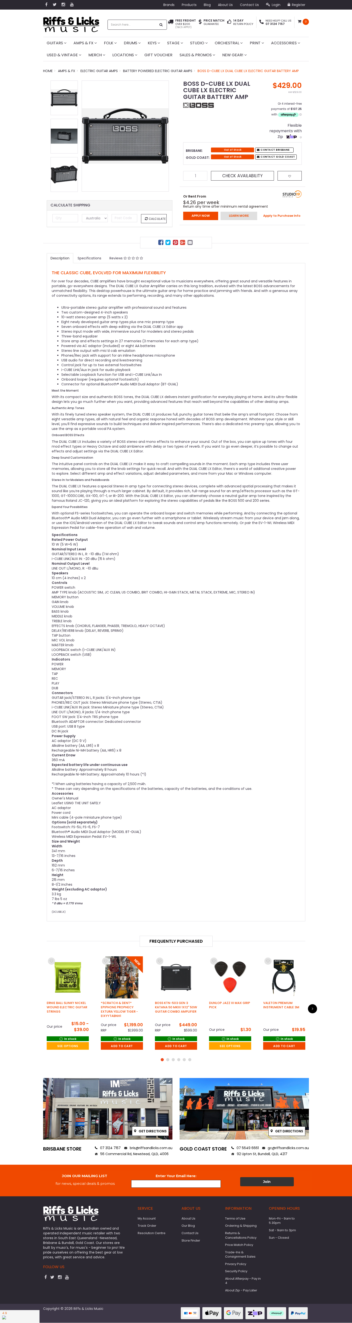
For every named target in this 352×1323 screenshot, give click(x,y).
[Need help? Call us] (261, 22)
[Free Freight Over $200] (170, 24)
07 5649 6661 (247, 1148)
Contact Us (249, 4)
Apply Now (201, 215)
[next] (312, 1008)
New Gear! (233, 55)
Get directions (152, 1131)
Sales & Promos (196, 55)
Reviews (116, 258)
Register (298, 4)
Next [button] (162, 136)
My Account (147, 1218)
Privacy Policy (235, 1264)
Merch (95, 55)
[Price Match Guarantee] (200, 22)
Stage (174, 43)
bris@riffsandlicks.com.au (150, 1148)
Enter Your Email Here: (176, 1176)
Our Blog (188, 1225)
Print (255, 43)
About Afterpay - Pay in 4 (243, 1280)
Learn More (239, 215)
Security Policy (236, 1271)
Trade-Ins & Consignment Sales (240, 1254)
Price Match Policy (239, 1245)
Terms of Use (235, 1218)
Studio (197, 43)
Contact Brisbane (275, 150)
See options (67, 1046)
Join (267, 1182)
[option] (125, 136)
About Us (225, 4)
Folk (109, 43)
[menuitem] (161, 243)
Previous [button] (87, 136)
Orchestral (227, 43)
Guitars (55, 43)
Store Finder (191, 1240)
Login (275, 4)
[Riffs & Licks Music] (71, 23)
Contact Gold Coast (277, 157)
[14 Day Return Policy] (229, 22)
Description (60, 258)
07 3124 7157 (110, 1148)
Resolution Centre (151, 1233)
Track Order (147, 1225)
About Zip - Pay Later (241, 1290)
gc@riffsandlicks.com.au (288, 1148)
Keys (153, 43)
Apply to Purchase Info (282, 215)
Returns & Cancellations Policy (240, 1235)
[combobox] (132, 24)
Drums (131, 43)
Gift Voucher (158, 55)
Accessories (284, 43)
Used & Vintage (63, 55)
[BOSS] (198, 105)
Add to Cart (122, 1046)
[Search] (161, 24)
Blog (207, 4)
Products (189, 4)
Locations (123, 55)
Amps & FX (84, 43)
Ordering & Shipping (241, 1225)
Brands (169, 4)
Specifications (89, 258)
